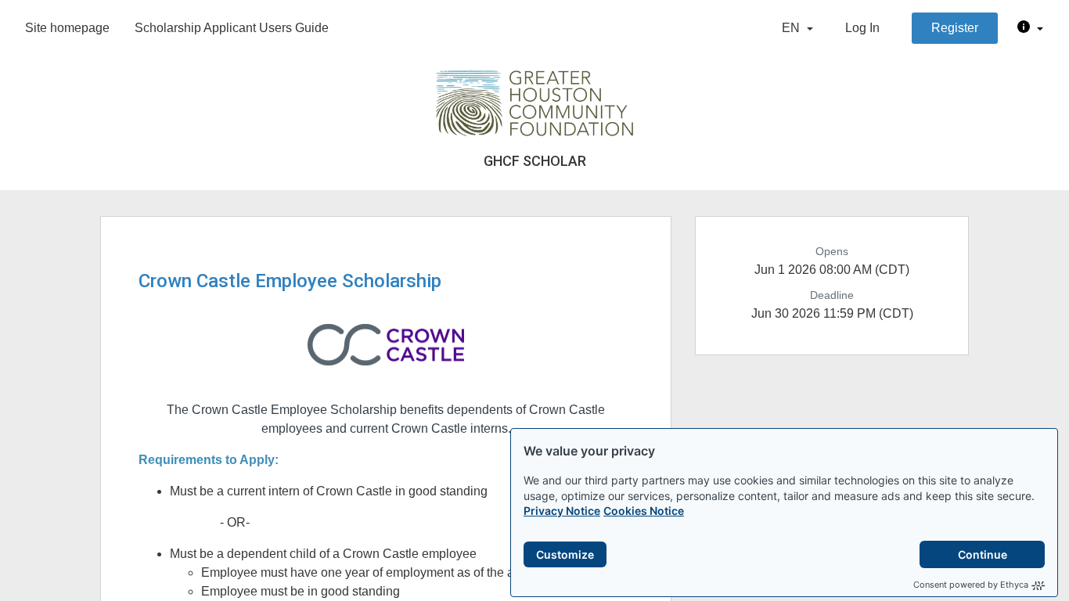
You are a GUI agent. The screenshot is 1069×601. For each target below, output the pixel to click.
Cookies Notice (643, 510)
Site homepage (67, 27)
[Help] (1030, 28)
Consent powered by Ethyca (970, 584)
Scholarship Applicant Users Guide (232, 27)
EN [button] (792, 27)
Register (954, 27)
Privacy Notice (562, 510)
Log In (862, 27)
